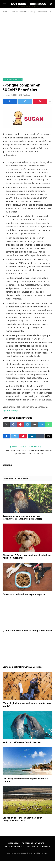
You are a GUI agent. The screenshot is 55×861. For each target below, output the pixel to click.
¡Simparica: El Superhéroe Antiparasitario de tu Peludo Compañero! (27, 556)
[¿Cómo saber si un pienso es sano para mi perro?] (27, 613)
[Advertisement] (27, 44)
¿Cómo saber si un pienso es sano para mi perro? (27, 630)
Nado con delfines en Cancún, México (22, 742)
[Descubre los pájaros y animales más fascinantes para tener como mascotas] (27, 498)
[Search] (51, 4)
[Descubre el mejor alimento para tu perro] (27, 577)
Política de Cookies (14, 847)
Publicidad (32, 847)
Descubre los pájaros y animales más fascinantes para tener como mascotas (23, 517)
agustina (7, 465)
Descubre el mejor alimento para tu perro (24, 594)
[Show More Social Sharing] (50, 101)
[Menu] (4, 4)
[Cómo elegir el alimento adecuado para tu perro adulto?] (27, 686)
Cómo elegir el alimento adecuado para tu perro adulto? (27, 704)
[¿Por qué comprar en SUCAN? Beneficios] (27, 117)
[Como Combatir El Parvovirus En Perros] (27, 649)
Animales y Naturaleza (12, 79)
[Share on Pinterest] (40, 101)
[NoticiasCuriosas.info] (28, 4)
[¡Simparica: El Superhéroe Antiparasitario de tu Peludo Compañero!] (27, 538)
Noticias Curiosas (40, 853)
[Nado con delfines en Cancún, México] (27, 725)
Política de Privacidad (33, 843)
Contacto (45, 847)
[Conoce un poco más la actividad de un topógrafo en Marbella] (27, 800)
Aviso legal (13, 843)
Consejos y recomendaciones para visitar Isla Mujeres (25, 780)
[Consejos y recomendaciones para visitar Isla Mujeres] (27, 761)
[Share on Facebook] (10, 101)
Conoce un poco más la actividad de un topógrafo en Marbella (22, 819)
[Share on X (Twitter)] (25, 101)
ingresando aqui (10, 410)
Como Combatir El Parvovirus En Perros (22, 666)
